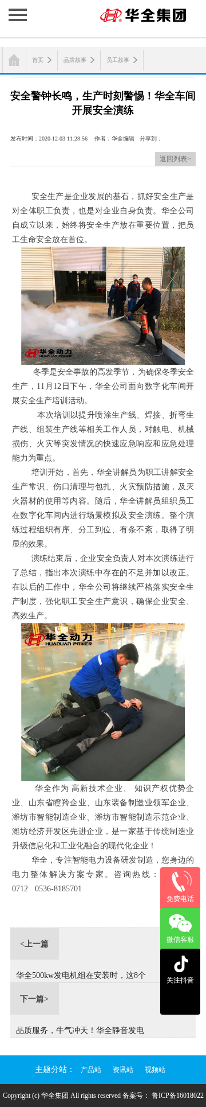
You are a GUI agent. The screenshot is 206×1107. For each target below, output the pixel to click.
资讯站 (123, 1070)
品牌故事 (75, 60)
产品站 (91, 1070)
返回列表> (175, 159)
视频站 (155, 1070)
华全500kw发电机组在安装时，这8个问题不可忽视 (81, 977)
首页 (37, 60)
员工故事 (117, 60)
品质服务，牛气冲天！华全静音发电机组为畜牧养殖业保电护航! (80, 1032)
